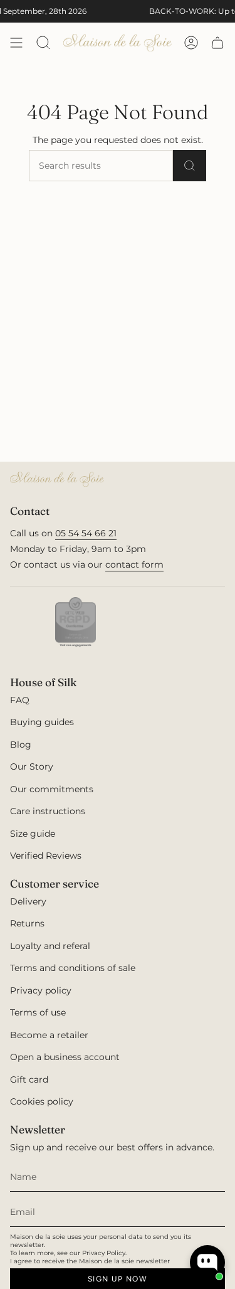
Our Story (31, 766)
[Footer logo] (57, 479)
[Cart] (217, 42)
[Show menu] (16, 42)
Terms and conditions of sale (72, 967)
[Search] (189, 165)
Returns (27, 923)
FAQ (19, 700)
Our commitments (51, 789)
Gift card (29, 1079)
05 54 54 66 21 (86, 533)
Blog (20, 744)
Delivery (28, 901)
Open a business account (65, 1057)
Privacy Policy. (104, 1253)
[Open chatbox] (207, 1262)
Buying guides (42, 722)
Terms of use (38, 1012)
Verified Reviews (45, 855)
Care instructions (47, 811)
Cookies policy (41, 1101)
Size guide (32, 833)
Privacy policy (40, 990)
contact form (134, 564)
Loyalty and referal (50, 946)
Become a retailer (49, 1035)
